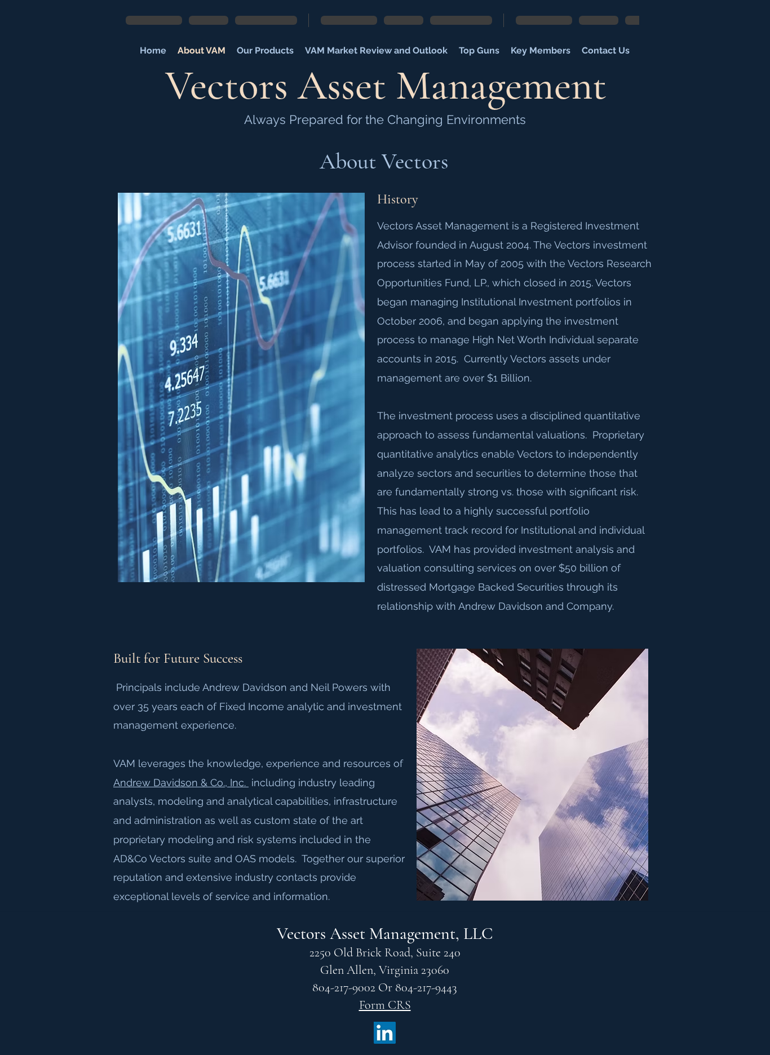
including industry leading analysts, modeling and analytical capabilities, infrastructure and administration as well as (255, 802)
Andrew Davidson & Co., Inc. (181, 782)
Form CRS (385, 1005)
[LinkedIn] (385, 1033)
